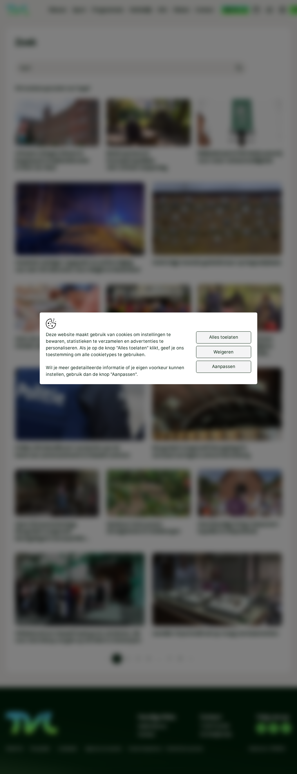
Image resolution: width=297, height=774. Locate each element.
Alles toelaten (223, 337)
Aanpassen (223, 366)
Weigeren (223, 351)
